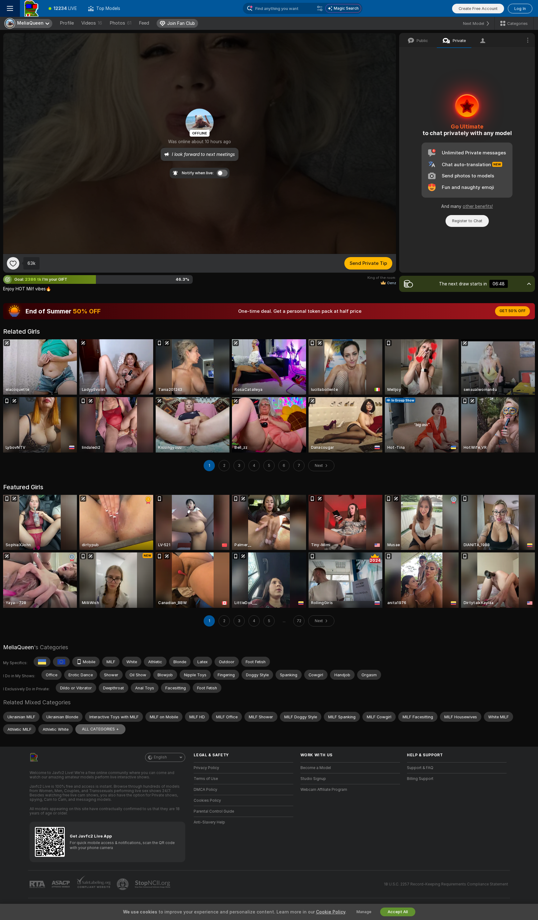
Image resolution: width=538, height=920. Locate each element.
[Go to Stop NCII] (153, 884)
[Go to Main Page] (31, 8)
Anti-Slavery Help (209, 822)
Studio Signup (313, 779)
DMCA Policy (205, 789)
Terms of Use (206, 779)
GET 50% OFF (512, 311)
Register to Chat (467, 220)
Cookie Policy (330, 911)
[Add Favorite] (13, 263)
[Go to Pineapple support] (123, 884)
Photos (120, 23)
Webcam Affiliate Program (323, 789)
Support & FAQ (420, 768)
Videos (91, 23)
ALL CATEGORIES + (100, 729)
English (160, 757)
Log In (520, 8)
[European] (61, 662)
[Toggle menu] (10, 8)
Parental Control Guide (214, 811)
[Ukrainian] (42, 662)
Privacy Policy (206, 768)
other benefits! (478, 206)
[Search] (319, 8)
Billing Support (420, 779)
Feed (144, 23)
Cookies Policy (207, 800)
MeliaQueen (18, 647)
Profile (67, 23)
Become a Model (315, 768)
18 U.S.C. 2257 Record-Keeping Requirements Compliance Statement (446, 884)
